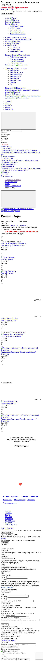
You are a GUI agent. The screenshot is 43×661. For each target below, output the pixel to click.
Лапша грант (14, 70)
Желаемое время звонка (10, 620)
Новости (31, 500)
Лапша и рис (10, 68)
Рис (11, 84)
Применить (5, 647)
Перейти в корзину (8, 640)
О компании (19, 500)
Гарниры (8, 41)
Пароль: (4, 579)
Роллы (8, 24)
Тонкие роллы (15, 28)
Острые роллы (15, 30)
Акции (7, 103)
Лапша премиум (16, 74)
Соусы (13, 160)
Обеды (7, 107)
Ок (3, 573)
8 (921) (7, 9)
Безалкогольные (7, 176)
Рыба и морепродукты (18, 57)
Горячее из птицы (16, 59)
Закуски (8, 22)
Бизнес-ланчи (10, 65)
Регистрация (6, 603)
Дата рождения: (7, 601)
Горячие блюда (11, 55)
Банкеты (8, 105)
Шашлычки (9, 88)
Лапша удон (14, 78)
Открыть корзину (23, 659)
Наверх (3, 538)
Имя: (3, 594)
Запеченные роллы (17, 32)
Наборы (8, 43)
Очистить (5, 542)
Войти (4, 590)
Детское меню (10, 98)
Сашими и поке (11, 39)
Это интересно (9, 503)
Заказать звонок (7, 14)
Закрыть (4, 557)
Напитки (8, 94)
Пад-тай (13, 82)
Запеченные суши (16, 51)
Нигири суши (15, 49)
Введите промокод (8, 644)
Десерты (8, 92)
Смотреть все (20, 332)
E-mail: (3, 577)
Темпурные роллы (16, 26)
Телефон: (4, 596)
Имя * (3, 615)
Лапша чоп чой (15, 80)
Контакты (9, 109)
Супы (7, 18)
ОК (3, 565)
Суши (7, 45)
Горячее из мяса (16, 63)
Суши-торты (10, 37)
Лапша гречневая (16, 72)
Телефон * (5, 617)
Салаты (8, 20)
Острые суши (15, 47)
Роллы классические (17, 34)
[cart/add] (2, 236)
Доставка (8, 101)
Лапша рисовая (15, 76)
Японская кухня (7, 158)
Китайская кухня (7, 166)
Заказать (5, 624)
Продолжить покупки (9, 659)
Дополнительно (11, 90)
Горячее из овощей (17, 61)
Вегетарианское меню (13, 96)
